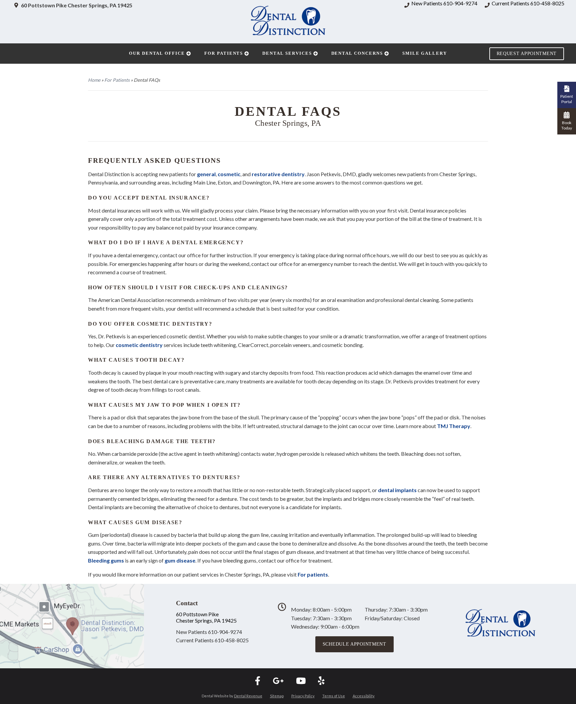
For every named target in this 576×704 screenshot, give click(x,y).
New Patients (209, 632)
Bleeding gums (106, 560)
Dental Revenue (248, 696)
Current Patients (212, 640)
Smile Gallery (424, 53)
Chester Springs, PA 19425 (206, 620)
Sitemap (277, 696)
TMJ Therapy (453, 426)
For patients (313, 574)
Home (94, 80)
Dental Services (287, 53)
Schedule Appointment (354, 644)
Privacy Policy (303, 696)
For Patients (223, 53)
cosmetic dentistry (139, 345)
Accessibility (364, 696)
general (206, 174)
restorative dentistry (278, 174)
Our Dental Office (157, 53)
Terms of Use (333, 696)
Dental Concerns (357, 53)
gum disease (180, 560)
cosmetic (229, 174)
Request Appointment (527, 53)
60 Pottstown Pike (197, 614)
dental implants (397, 490)
